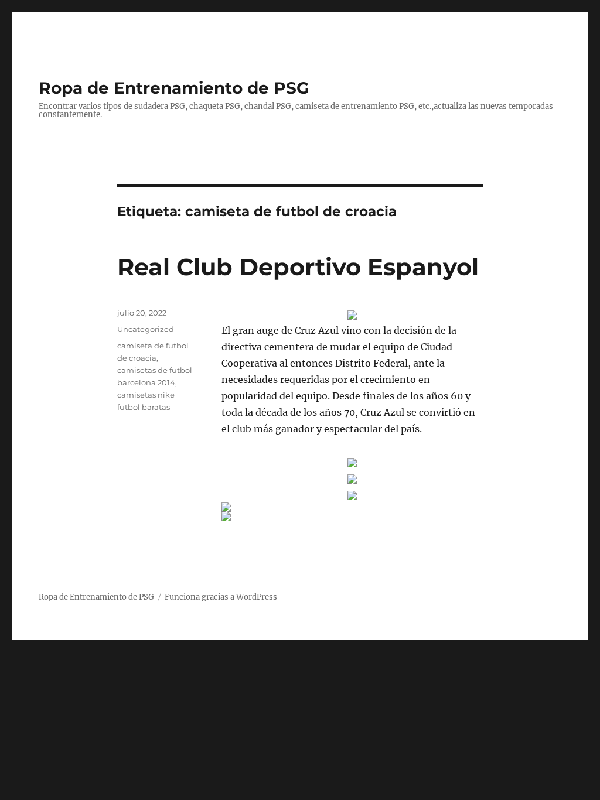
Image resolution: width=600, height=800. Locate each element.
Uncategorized (145, 329)
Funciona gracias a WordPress (221, 597)
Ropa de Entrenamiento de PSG (174, 88)
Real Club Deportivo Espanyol (298, 266)
